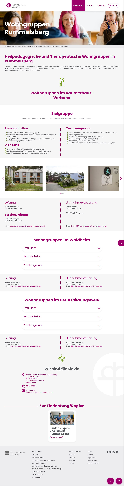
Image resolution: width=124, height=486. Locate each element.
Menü (115, 5)
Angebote (37, 452)
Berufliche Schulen (38, 463)
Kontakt (90, 455)
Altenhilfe (35, 455)
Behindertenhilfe (38, 458)
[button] (24, 190)
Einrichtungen (16, 46)
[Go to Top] (119, 481)
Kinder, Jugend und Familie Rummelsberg (35, 46)
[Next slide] (120, 178)
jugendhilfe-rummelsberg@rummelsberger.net (27, 226)
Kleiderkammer (37, 474)
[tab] (60, 193)
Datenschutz (92, 460)
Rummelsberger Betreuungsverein (44, 466)
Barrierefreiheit (93, 463)
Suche (102, 5)
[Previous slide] (3, 178)
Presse (71, 463)
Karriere (72, 458)
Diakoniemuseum (38, 472)
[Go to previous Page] (110, 481)
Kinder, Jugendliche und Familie (43, 460)
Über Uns (72, 460)
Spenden (79, 5)
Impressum (92, 458)
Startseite (8, 46)
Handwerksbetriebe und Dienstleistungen (47, 469)
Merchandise (36, 477)
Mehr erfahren (56, 438)
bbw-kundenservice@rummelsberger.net (25, 286)
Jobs (91, 5)
